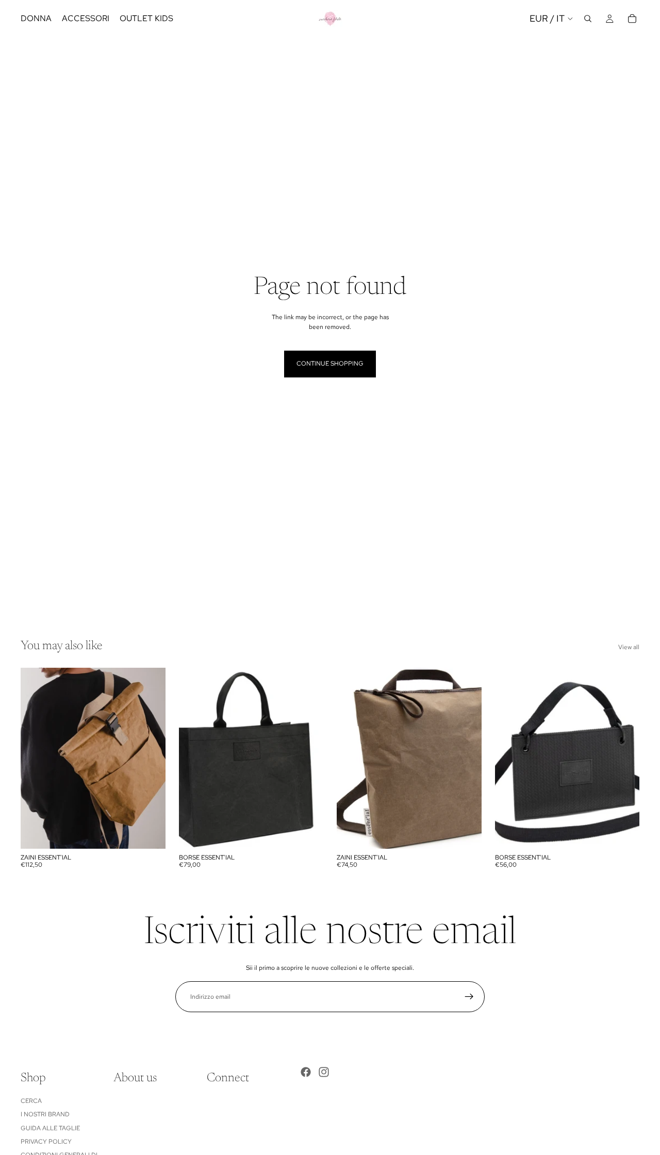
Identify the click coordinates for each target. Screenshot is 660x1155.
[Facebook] (306, 1072)
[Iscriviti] (469, 997)
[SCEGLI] (149, 832)
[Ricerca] (587, 18)
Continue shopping (330, 363)
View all (628, 647)
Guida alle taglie (50, 1128)
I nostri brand (45, 1114)
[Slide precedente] (36, 758)
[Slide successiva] (150, 758)
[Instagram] (324, 1072)
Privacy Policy (46, 1141)
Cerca (31, 1101)
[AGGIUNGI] (307, 832)
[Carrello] (632, 18)
